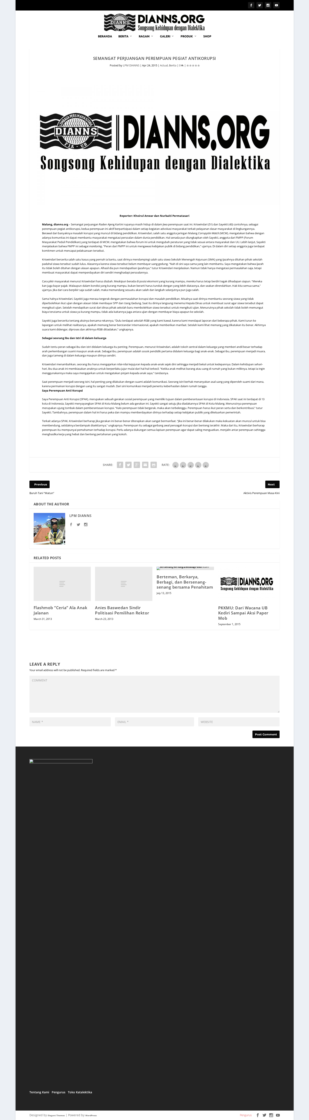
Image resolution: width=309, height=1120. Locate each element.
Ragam (144, 36)
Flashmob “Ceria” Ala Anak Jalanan (60, 610)
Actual (164, 65)
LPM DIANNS (131, 65)
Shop (207, 36)
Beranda (105, 36)
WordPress (91, 1115)
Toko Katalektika (80, 1092)
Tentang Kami (39, 1092)
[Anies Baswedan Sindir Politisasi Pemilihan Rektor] (123, 584)
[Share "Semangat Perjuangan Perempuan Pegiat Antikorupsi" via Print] (153, 465)
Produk (187, 36)
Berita (123, 36)
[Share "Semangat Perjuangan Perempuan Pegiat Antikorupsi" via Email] (145, 465)
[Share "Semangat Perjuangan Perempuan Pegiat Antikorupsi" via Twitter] (128, 465)
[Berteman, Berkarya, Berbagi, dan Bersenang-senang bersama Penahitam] (185, 568)
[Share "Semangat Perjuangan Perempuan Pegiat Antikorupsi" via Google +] (137, 465)
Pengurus (58, 1092)
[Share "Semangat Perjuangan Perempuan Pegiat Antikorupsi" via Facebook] (120, 465)
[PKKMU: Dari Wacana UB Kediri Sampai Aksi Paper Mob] (247, 584)
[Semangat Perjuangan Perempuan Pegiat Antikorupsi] (154, 142)
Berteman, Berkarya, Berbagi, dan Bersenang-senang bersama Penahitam (185, 582)
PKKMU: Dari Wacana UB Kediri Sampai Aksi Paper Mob (243, 613)
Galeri (165, 36)
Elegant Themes (56, 1115)
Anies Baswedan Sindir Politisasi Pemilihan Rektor (122, 610)
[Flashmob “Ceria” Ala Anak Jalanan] (62, 584)
